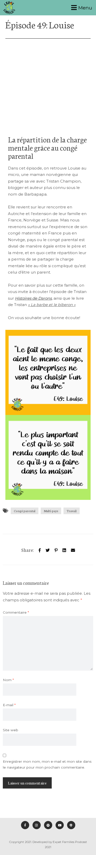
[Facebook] (25, 825)
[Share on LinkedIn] (64, 549)
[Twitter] (48, 549)
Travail (72, 511)
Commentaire (16, 612)
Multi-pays (51, 511)
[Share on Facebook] (40, 549)
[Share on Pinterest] (56, 549)
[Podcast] (71, 825)
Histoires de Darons (33, 298)
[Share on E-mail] (73, 549)
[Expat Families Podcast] (9, 7)
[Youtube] (60, 825)
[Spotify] (48, 825)
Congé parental (24, 511)
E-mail (9, 705)
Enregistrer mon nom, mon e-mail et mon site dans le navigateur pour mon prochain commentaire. (47, 764)
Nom (8, 680)
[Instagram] (37, 825)
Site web (10, 730)
